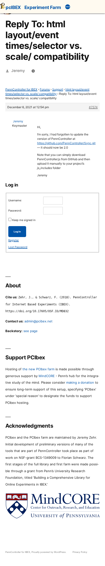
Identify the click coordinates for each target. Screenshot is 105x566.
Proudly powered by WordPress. (49, 552)
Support (57, 89)
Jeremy (18, 70)
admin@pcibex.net (38, 321)
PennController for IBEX (21, 89)
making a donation (80, 382)
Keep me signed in (23, 220)
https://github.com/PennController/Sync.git (66, 143)
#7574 (93, 107)
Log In (17, 231)
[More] (68, 7)
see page (30, 331)
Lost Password (17, 247)
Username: (15, 200)
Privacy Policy (80, 552)
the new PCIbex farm (38, 369)
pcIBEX (13, 7)
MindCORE (47, 376)
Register (13, 240)
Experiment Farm (42, 7)
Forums (45, 89)
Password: (15, 210)
